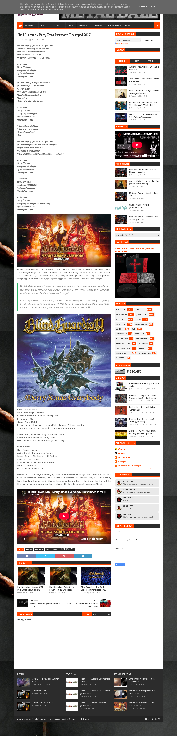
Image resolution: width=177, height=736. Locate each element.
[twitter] (149, 719)
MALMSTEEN (121, 324)
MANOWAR (98, 25)
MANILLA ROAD (122, 339)
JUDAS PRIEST (141, 315)
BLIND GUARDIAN (67, 549)
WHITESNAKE (121, 319)
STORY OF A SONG (123, 343)
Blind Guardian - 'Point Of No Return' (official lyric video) (61, 588)
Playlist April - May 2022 (42, 703)
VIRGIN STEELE (145, 353)
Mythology (83, 25)
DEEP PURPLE (140, 310)
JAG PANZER (143, 343)
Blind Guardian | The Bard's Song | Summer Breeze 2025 (93, 588)
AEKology (122, 449)
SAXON (138, 319)
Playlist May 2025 (39, 691)
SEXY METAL (57, 25)
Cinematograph (114, 25)
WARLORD (119, 329)
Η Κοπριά (122, 461)
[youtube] (152, 719)
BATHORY (142, 348)
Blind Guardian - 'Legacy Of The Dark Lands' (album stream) (30, 588)
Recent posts (30, 25)
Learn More (143, 7)
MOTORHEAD (121, 310)
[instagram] (159, 719)
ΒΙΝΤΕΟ (29, 549)
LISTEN (70, 25)
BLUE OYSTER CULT (123, 353)
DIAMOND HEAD (141, 324)
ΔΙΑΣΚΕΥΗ (39, 549)
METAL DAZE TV (131, 25)
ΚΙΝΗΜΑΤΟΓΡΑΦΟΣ (123, 348)
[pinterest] (155, 719)
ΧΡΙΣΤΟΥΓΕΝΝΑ (51, 549)
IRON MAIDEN (121, 315)
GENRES (43, 25)
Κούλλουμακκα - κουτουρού (129, 466)
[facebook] (146, 719)
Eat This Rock (124, 457)
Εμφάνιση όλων (155, 469)
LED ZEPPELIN (121, 334)
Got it (154, 7)
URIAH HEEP (139, 334)
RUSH (134, 329)
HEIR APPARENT (142, 339)
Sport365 (122, 453)
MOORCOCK (120, 358)
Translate (124, 44)
